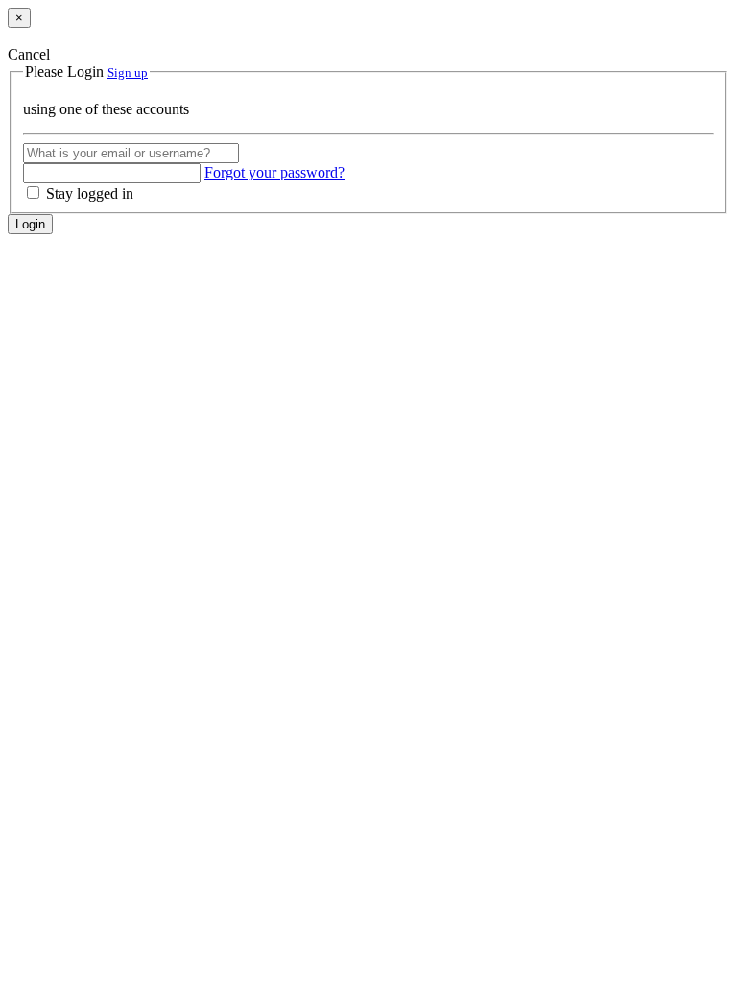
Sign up (127, 72)
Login (30, 224)
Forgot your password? (274, 172)
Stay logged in (87, 193)
